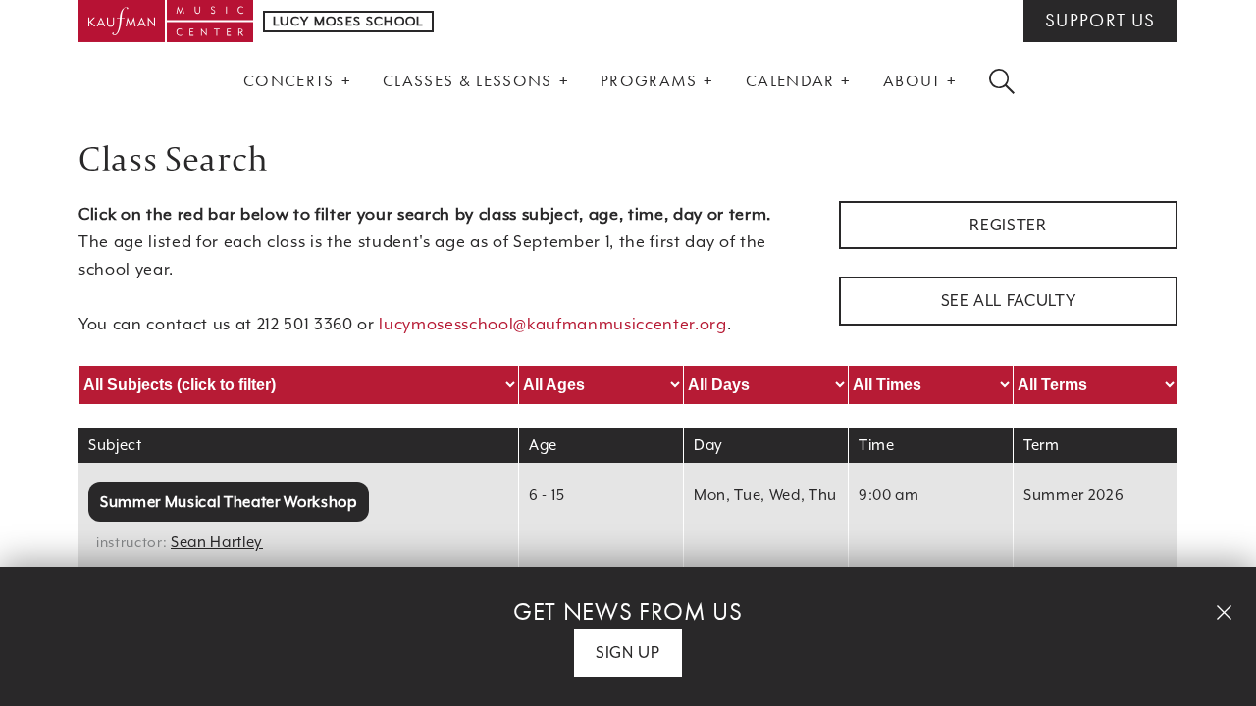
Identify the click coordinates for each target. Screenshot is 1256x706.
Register (1007, 225)
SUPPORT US (1100, 20)
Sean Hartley (217, 541)
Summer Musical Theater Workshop (228, 501)
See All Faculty (1008, 300)
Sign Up (628, 652)
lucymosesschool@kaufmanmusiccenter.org (552, 324)
